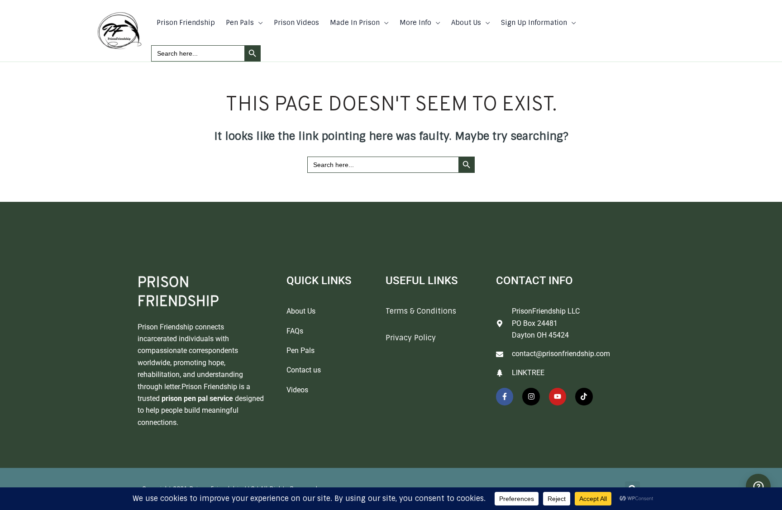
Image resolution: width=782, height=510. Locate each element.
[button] (258, 22)
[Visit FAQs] (758, 486)
